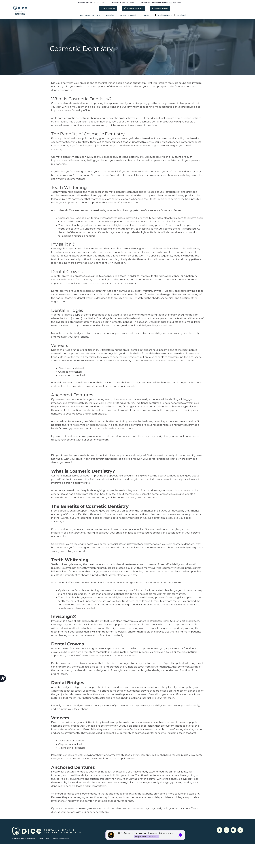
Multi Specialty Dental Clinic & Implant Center (20, 13)
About (147, 15)
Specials (181, 15)
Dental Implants (89, 15)
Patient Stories (128, 15)
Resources (163, 15)
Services (110, 15)
